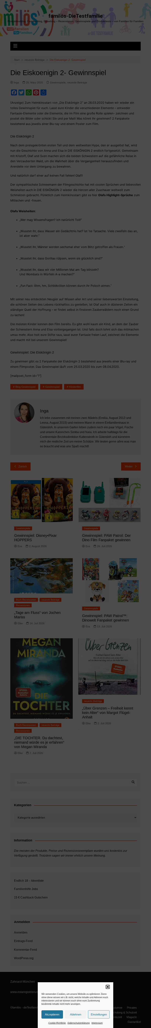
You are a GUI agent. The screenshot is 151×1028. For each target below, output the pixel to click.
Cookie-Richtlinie (57, 1023)
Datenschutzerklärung (79, 1023)
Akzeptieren (52, 1014)
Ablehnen (75, 1014)
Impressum (97, 1023)
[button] (108, 987)
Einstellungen (99, 1014)
